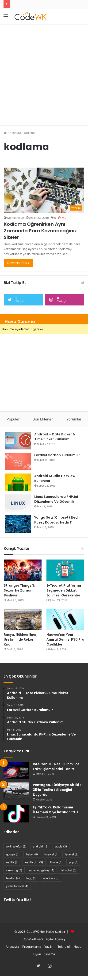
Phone (56, 862)
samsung (14, 870)
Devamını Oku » (18, 263)
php (73, 862)
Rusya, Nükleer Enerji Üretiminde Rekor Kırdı (21, 639)
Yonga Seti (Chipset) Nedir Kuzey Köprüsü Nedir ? (57, 520)
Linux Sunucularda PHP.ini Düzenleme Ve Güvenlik (56, 499)
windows (51, 878)
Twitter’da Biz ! (17, 899)
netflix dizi (34, 862)
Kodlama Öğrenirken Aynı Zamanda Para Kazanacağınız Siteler (40, 230)
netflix (12, 862)
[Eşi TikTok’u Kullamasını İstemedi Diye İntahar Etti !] (16, 813)
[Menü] (6, 18)
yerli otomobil (17, 886)
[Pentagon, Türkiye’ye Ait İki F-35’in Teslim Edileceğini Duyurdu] (16, 791)
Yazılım (49, 946)
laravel (71, 854)
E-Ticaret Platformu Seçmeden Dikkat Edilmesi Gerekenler (63, 590)
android (41, 846)
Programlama (31, 946)
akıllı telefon (16, 846)
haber (32, 854)
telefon (13, 878)
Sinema (49, 954)
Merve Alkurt (15, 217)
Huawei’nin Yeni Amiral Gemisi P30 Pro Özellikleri (65, 639)
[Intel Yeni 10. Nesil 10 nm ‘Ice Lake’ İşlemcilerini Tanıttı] (16, 770)
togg (31, 878)
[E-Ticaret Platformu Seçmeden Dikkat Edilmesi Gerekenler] (65, 570)
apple (61, 846)
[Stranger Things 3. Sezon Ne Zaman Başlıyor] (23, 570)
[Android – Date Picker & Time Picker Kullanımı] (18, 440)
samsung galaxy (41, 870)
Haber (78, 946)
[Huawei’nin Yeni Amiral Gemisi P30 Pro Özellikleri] (65, 619)
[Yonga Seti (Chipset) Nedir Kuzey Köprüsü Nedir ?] (18, 524)
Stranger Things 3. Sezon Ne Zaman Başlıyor (19, 590)
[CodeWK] (30, 16)
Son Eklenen (43, 419)
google (12, 854)
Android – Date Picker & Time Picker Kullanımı (54, 436)
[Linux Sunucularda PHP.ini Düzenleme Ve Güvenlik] (18, 503)
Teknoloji (63, 946)
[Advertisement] (44, 72)
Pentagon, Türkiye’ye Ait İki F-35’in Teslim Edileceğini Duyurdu (58, 789)
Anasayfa (14, 133)
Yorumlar (73, 419)
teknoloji (68, 870)
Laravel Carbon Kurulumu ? (57, 455)
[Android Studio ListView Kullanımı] (18, 482)
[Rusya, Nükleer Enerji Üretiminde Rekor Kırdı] (23, 619)
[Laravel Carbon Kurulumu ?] (18, 461)
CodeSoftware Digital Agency (44, 939)
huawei (51, 854)
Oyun (37, 954)
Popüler (13, 419)
